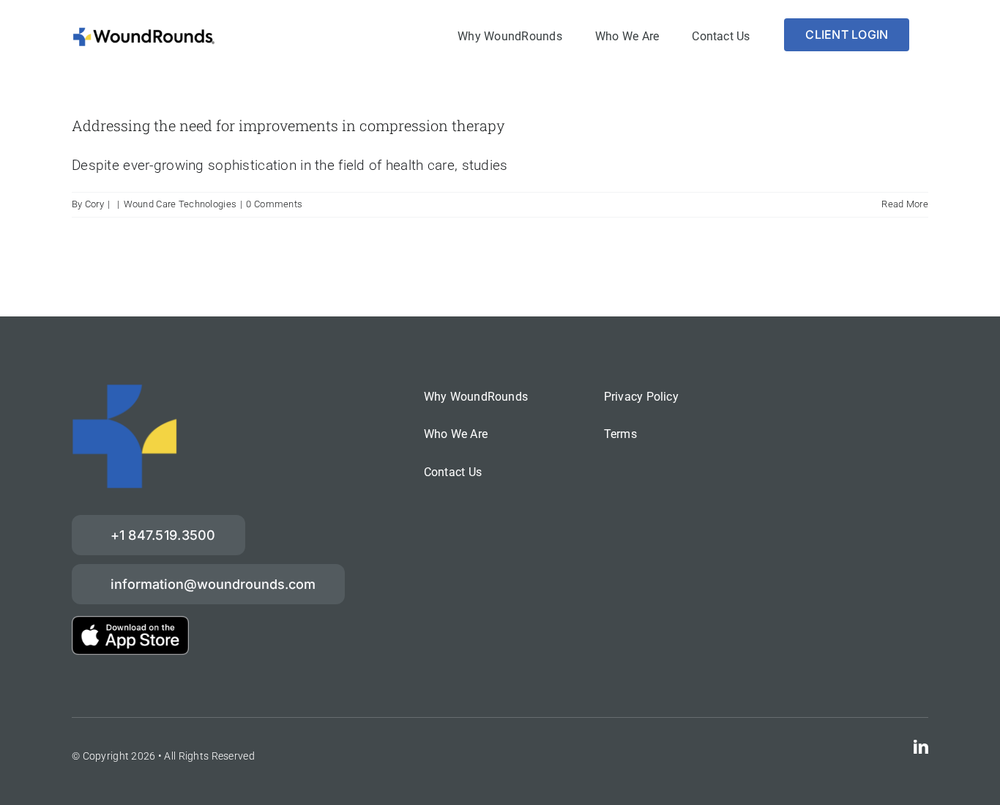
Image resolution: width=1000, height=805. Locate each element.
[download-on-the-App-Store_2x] (130, 623)
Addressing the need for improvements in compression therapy (288, 125)
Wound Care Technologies (180, 204)
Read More (904, 204)
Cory (94, 204)
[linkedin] (921, 747)
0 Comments (274, 204)
